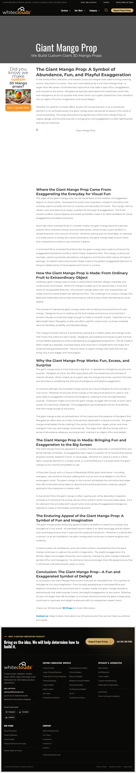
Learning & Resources (52, 755)
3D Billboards (103, 672)
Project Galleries (10, 735)
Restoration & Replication (108, 685)
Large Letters (48, 685)
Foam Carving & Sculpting (108, 696)
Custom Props (48, 668)
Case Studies (9, 739)
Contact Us (47, 744)
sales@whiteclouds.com (14, 692)
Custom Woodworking (107, 681)
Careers (46, 748)
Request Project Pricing (100, 641)
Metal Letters (48, 689)
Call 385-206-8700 (124, 641)
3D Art (71, 693)
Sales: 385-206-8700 (88, 2)
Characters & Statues (51, 698)
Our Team (47, 735)
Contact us (42, 616)
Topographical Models (78, 668)
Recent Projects (10, 731)
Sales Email (128, 767)
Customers (47, 739)
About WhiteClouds (51, 731)
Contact (106, 2)
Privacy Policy (101, 767)
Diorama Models (75, 676)
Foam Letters (103, 676)
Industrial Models (76, 685)
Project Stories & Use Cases (15, 744)
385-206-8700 (9, 688)
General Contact (115, 767)
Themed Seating (49, 681)
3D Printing (102, 692)
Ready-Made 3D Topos (124, 2)
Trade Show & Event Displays (54, 676)
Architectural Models (77, 689)
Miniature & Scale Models (79, 681)
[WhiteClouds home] (18, 665)
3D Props (68, 608)
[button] (69, 10)
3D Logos (46, 693)
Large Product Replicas (52, 672)
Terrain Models (75, 672)
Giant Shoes (103, 668)
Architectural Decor (77, 698)
